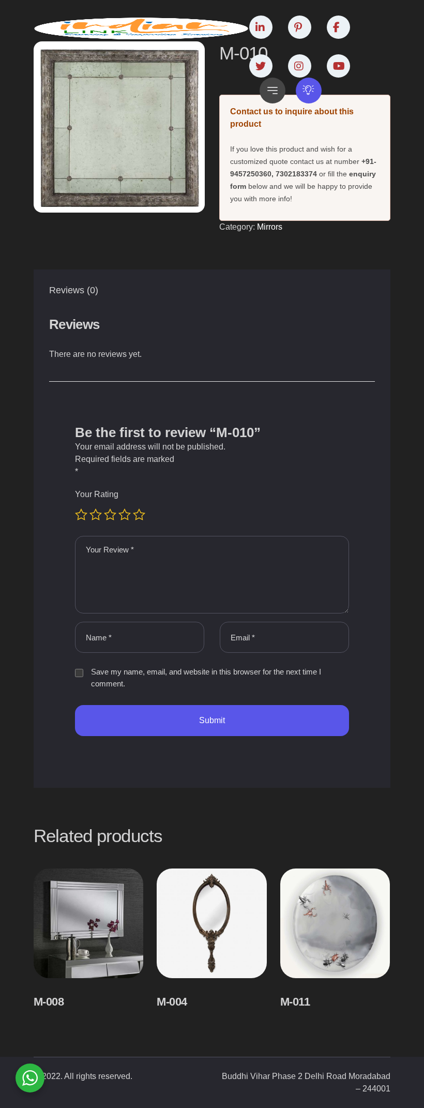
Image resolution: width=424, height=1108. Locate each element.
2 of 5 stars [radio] (95, 514)
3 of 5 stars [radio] (110, 514)
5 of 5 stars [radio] (139, 514)
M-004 (172, 1001)
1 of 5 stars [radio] (81, 514)
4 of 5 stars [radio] (124, 514)
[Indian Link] (141, 28)
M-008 (49, 1001)
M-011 (295, 1001)
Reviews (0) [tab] (73, 290)
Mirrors (269, 226)
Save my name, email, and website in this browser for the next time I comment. (206, 677)
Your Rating (96, 494)
